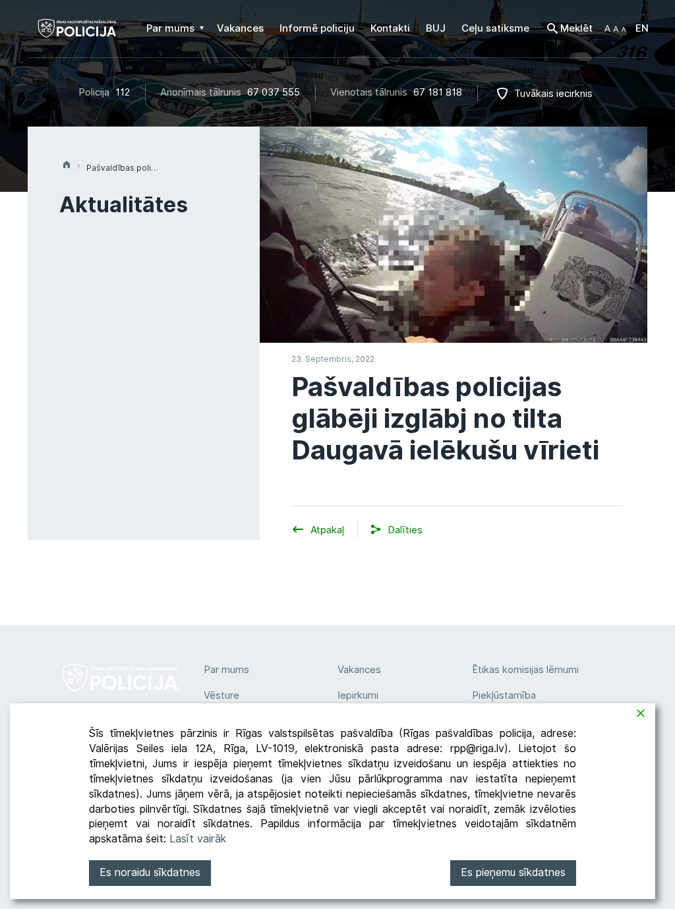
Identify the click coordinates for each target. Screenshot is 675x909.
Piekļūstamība (504, 695)
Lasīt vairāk (197, 839)
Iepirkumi (358, 695)
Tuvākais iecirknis (553, 94)
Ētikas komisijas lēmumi (525, 670)
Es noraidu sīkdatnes (150, 872)
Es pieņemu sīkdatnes (513, 872)
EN (642, 28)
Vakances (359, 670)
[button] (615, 28)
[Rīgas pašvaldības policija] (77, 36)
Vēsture (221, 695)
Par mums (226, 670)
